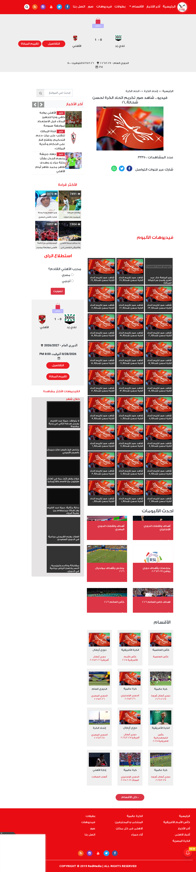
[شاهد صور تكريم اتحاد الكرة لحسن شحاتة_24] (101, 266)
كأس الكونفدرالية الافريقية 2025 (160, 738)
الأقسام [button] (137, 6)
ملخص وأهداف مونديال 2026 (109, 570)
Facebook (129, 168)
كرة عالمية (160, 688)
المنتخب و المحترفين (129, 822)
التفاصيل (54, 43)
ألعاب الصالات (99, 776)
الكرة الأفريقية (130, 649)
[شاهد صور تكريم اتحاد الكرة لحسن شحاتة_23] (159, 294)
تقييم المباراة (30, 43)
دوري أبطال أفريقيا (99, 650)
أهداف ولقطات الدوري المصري (110, 528)
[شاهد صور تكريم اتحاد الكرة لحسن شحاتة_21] (101, 294)
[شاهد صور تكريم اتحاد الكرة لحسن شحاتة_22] (130, 294)
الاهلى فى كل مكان (129, 828)
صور (90, 6)
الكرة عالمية (135, 816)
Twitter (122, 168)
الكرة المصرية (181, 841)
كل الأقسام (130, 797)
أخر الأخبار (153, 6)
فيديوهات (104, 6)
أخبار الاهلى (182, 834)
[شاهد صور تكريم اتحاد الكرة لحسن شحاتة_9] (101, 405)
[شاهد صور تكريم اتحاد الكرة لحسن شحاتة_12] (101, 377)
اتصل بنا (79, 6)
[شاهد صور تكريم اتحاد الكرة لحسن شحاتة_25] (130, 266)
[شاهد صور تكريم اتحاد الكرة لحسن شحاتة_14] (159, 377)
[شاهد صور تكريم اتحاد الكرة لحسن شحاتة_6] (101, 432)
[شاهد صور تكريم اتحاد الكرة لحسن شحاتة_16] (130, 349)
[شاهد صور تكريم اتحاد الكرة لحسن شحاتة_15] (101, 349)
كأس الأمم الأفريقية (176, 822)
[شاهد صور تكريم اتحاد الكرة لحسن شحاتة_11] (159, 405)
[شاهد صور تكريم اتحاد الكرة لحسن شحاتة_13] (130, 377)
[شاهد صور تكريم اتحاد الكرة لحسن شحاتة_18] (101, 322)
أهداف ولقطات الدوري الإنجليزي (157, 528)
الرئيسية (168, 6)
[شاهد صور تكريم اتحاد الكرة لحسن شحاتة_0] (101, 488)
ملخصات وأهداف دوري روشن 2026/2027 (156, 570)
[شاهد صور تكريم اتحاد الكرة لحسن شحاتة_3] (101, 460)
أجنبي (66, 281)
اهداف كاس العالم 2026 (156, 601)
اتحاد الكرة (132, 91)
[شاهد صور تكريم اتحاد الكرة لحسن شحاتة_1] (130, 488)
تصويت (58, 291)
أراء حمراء (137, 834)
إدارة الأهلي (99, 770)
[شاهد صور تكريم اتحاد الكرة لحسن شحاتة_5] (159, 460)
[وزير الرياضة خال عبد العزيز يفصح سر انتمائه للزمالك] (159, 273)
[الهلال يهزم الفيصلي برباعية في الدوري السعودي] (63, 532)
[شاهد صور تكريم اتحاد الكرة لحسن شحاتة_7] (130, 432)
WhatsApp (114, 168)
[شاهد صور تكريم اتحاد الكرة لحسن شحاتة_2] (159, 488)
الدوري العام (99, 688)
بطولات (120, 6)
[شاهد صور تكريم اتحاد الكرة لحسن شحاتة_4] (130, 460)
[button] (35, 104)
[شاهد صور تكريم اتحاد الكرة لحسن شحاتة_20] (159, 322)
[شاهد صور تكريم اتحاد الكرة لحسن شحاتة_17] (159, 349)
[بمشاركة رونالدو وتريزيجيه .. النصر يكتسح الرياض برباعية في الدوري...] (63, 561)
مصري (66, 275)
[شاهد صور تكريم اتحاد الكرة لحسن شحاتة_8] (159, 432)
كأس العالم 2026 (114, 601)
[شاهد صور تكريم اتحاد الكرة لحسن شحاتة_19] (130, 322)
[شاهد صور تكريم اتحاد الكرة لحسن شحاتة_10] (130, 405)
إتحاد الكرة (151, 91)
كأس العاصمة (160, 649)
